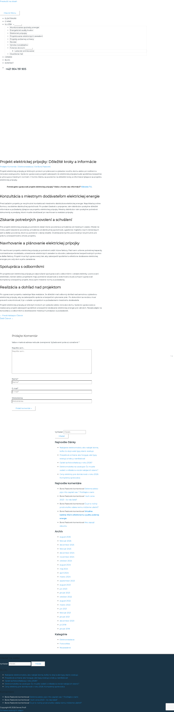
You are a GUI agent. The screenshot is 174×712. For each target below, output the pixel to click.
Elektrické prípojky (18, 33)
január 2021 (65, 617)
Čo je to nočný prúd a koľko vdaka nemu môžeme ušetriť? (56, 703)
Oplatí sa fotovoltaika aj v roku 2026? (76, 462)
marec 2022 (65, 605)
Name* (15, 379)
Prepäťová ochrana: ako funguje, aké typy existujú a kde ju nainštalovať (36, 678)
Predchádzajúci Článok (11, 315)
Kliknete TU (86, 187)
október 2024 (66, 561)
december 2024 (67, 553)
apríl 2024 (64, 573)
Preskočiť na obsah (8, 1)
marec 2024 (65, 577)
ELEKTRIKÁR (10, 18)
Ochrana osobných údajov (11, 710)
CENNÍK (8, 57)
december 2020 (67, 621)
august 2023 (65, 585)
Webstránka (17, 398)
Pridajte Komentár (8, 167)
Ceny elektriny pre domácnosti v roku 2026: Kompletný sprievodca (35, 686)
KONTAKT (9, 63)
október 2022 (66, 597)
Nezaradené (65, 648)
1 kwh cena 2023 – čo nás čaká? (43, 700)
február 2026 (65, 541)
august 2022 (65, 601)
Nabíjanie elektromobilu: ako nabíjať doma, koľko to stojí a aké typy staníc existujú (41, 675)
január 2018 (65, 629)
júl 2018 (63, 625)
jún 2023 (63, 589)
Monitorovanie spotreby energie (24, 27)
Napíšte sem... (18, 348)
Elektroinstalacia (25, 167)
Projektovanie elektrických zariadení (26, 36)
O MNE (8, 21)
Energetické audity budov (21, 30)
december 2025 (67, 545)
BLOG (7, 60)
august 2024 (65, 565)
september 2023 (67, 581)
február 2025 (65, 549)
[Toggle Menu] (18, 25)
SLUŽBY (8, 24)
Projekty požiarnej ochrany (22, 39)
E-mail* (15, 388)
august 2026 (65, 537)
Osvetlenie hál (16, 54)
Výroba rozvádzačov (19, 45)
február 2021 (65, 613)
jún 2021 (63, 609)
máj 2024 (64, 569)
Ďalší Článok (6, 318)
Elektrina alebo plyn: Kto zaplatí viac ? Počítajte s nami (54, 697)
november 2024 (67, 557)
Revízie (13, 42)
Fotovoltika (65, 644)
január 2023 (65, 593)
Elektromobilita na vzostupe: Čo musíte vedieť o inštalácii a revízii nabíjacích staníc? (42, 684)
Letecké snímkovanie (24, 51)
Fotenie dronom (17, 48)
